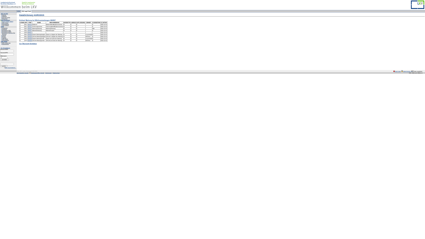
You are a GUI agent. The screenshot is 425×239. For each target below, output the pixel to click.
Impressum (48, 73)
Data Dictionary (5, 20)
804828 (30, 34)
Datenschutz (56, 73)
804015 (30, 24)
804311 (30, 26)
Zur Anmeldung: (5, 48)
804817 (30, 28)
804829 (30, 36)
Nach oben (398, 71)
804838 (30, 38)
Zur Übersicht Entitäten (28, 44)
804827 (30, 30)
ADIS (2, 26)
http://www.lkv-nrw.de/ (22, 73)
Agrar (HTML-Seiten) (7, 21)
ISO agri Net (4, 13)
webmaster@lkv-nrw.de (37, 73)
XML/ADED (4, 41)
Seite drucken (407, 71)
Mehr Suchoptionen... (10, 67)
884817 (30, 32)
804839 (30, 40)
